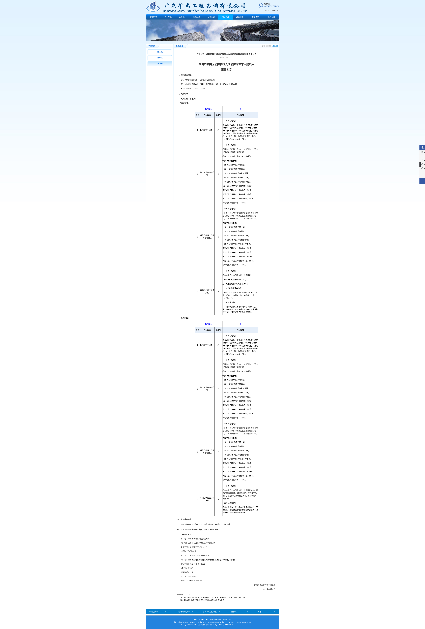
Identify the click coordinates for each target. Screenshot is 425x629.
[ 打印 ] (189, 594)
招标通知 (160, 63)
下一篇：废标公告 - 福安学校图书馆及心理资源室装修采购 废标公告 (200, 600)
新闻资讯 (182, 17)
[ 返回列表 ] (180, 594)
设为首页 (267, 10)
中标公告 (160, 58)
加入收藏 (275, 10)
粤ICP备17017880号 (225, 625)
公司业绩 (211, 17)
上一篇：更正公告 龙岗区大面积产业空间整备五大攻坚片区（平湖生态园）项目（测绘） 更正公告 (211, 597)
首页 (263, 46)
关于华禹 (168, 17)
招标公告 (160, 52)
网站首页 (153, 17)
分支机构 (255, 17)
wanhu (242, 625)
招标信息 (225, 17)
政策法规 (239, 17)
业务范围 (196, 17)
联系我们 (271, 17)
